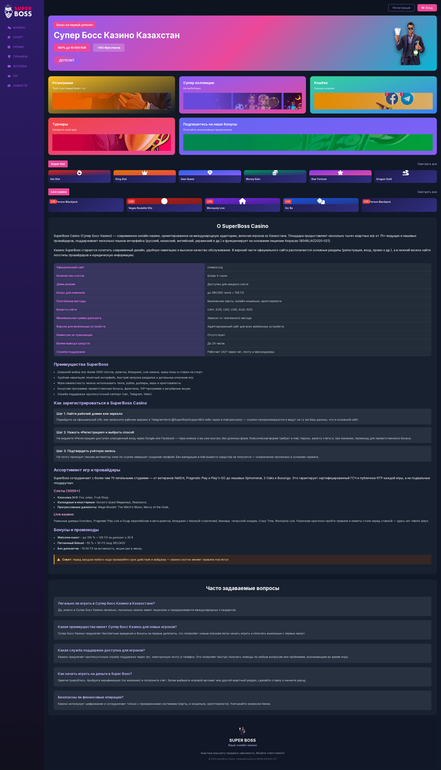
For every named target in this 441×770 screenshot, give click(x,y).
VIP (15, 76)
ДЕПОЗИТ (67, 60)
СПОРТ (18, 37)
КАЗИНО (19, 27)
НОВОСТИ (20, 85)
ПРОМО (18, 47)
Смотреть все (427, 164)
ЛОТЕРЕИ (20, 66)
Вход (429, 7)
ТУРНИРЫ (20, 56)
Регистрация (401, 7)
